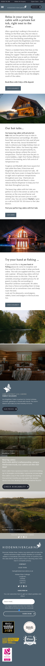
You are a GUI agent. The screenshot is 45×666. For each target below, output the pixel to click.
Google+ (26, 537)
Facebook (21, 537)
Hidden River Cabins (17, 7)
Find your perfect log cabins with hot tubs (21, 208)
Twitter (19, 537)
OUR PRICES (9, 409)
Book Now (35, 6)
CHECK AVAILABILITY (13, 88)
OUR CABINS (11, 215)
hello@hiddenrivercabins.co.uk (22, 571)
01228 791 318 (5, 1)
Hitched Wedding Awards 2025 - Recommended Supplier (10, 627)
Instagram (24, 537)
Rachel (31, 199)
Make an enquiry (20, 1)
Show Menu (2, 7)
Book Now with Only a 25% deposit (19, 82)
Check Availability (15, 486)
